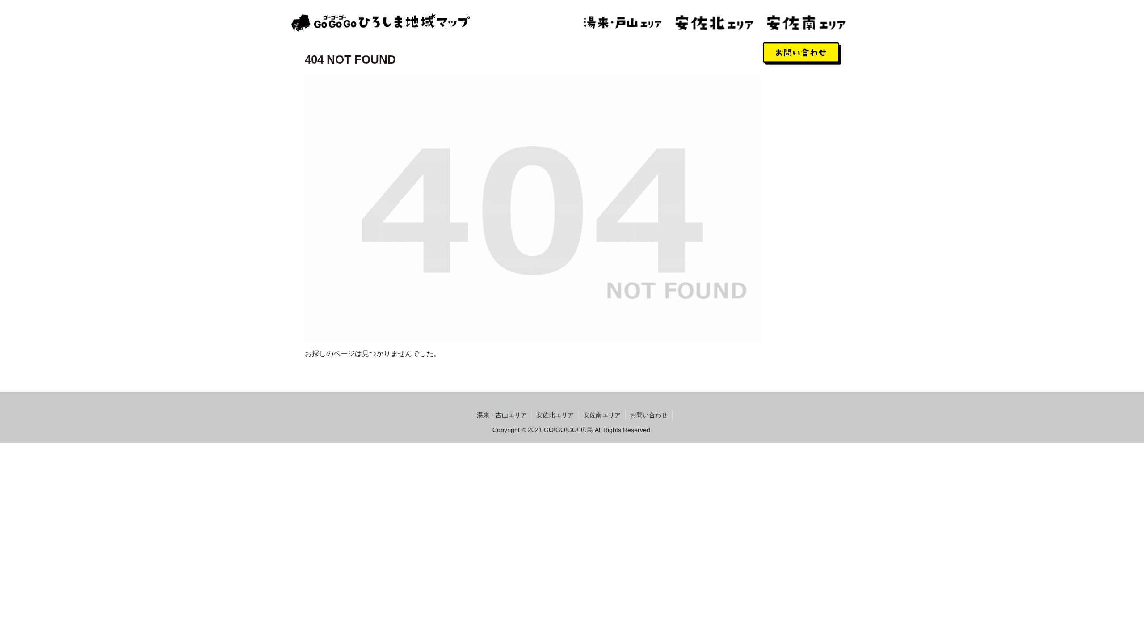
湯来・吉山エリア (502, 415)
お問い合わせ (649, 415)
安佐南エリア (602, 415)
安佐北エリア (555, 415)
